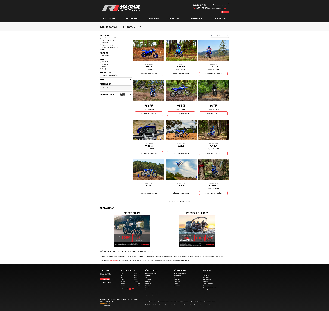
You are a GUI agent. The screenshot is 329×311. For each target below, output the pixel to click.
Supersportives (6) (107, 45)
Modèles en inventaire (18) (110, 75)
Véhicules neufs (109, 18)
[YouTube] (225, 9)
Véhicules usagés (131, 18)
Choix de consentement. (204, 304)
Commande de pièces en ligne (210, 287)
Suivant (188, 201)
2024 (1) (104, 69)
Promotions (174, 18)
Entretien (205, 281)
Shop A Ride (111, 301)
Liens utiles (207, 270)
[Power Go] (119, 304)
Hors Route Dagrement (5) (110, 47)
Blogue (204, 273)
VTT (146, 277)
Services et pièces (196, 18)
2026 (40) (105, 64)
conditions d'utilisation (193, 304)
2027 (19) (105, 61)
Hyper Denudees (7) (108, 40)
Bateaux (147, 287)
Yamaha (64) (105, 55)
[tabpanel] (130, 279)
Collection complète (149, 296)
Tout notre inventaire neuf (151, 273)
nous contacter (113, 260)
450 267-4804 (203, 8)
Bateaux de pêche (149, 289)
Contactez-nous (219, 18)
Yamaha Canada (206, 289)
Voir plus (102, 49)
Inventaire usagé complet (180, 273)
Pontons (147, 291)
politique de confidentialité (178, 304)
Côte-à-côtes (148, 279)
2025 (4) (104, 66)
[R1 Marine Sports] (121, 8)
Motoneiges (147, 281)
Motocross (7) (106, 42)
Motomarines (148, 283)
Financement (154, 18)
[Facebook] (222, 9)
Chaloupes (147, 285)
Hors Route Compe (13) (109, 38)
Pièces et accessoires (208, 283)
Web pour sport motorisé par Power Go (129, 299)
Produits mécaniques (150, 294)
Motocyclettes (148, 275)
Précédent (175, 201)
